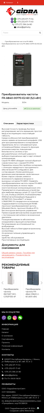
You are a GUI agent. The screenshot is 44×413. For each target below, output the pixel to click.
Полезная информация (12, 346)
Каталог (9, 2)
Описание (8, 123)
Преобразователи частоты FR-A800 (19, 41)
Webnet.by (29, 411)
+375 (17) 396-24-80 (23, 24)
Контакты (6, 349)
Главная (5, 329)
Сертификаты (8, 339)
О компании (7, 336)
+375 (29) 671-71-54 (25, 19)
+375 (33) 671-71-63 (25, 22)
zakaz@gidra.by (23, 27)
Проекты (6, 342)
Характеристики (25, 123)
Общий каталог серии (12, 253)
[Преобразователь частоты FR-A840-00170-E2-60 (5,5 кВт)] (22, 70)
